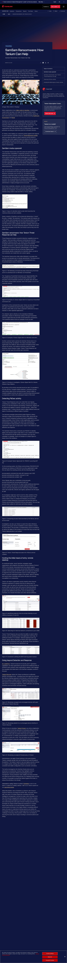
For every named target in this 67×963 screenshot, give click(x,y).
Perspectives (19, 11)
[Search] (64, 2)
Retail (13, 117)
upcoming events (9, 787)
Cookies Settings (50, 953)
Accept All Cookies (50, 960)
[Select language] (60, 2)
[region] (33, 957)
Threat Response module (30, 135)
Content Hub (5, 11)
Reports (24, 11)
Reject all (50, 956)
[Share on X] (45, 63)
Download (63, 11)
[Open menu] (63, 6)
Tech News (30, 11)
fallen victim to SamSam (22, 110)
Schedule (26, 783)
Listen (50, 11)
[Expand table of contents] (54, 84)
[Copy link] (41, 63)
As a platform (6, 663)
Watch (56, 11)
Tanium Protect (21, 728)
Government (5, 117)
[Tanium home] (7, 6)
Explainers (12, 11)
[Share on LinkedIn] (43, 63)
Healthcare (36, 115)
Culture (36, 11)
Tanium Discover (6, 674)
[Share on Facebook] (48, 63)
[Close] (64, 956)
